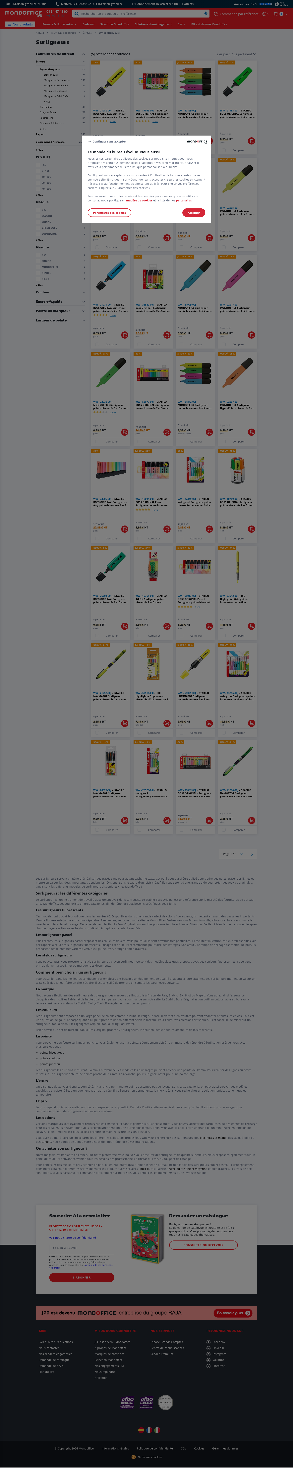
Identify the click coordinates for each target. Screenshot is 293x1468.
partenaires (184, 200)
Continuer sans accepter (109, 141)
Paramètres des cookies (109, 213)
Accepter (194, 213)
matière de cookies (139, 200)
